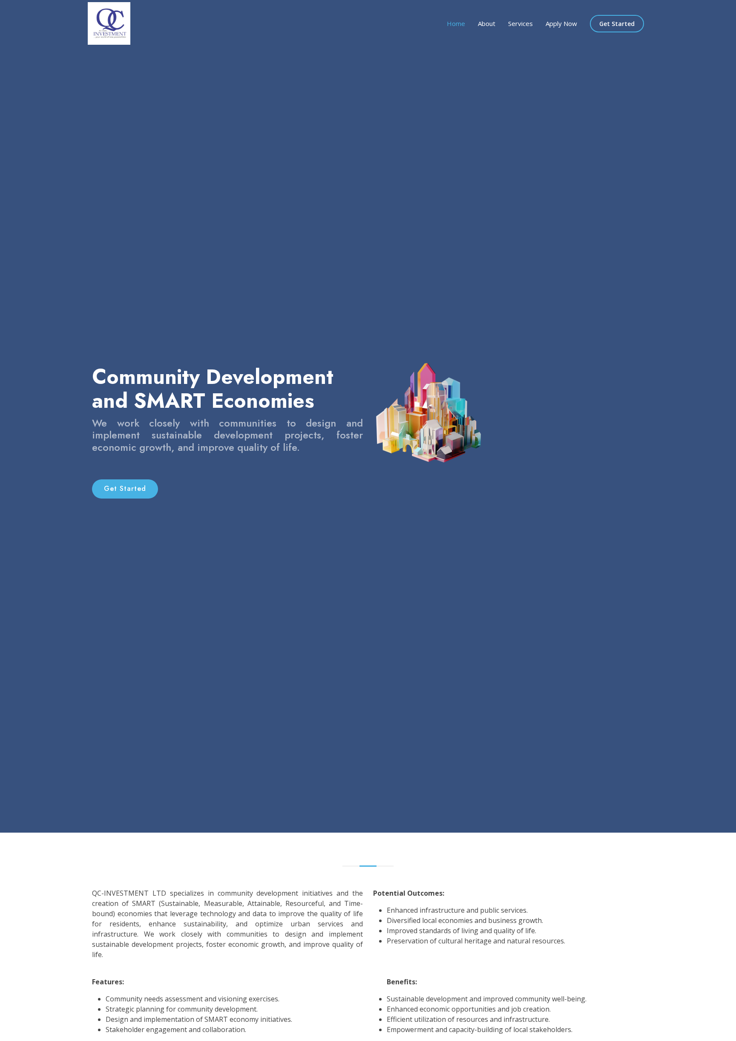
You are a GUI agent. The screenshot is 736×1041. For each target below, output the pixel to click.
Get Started (617, 24)
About (486, 23)
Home (456, 23)
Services (520, 23)
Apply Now (561, 23)
